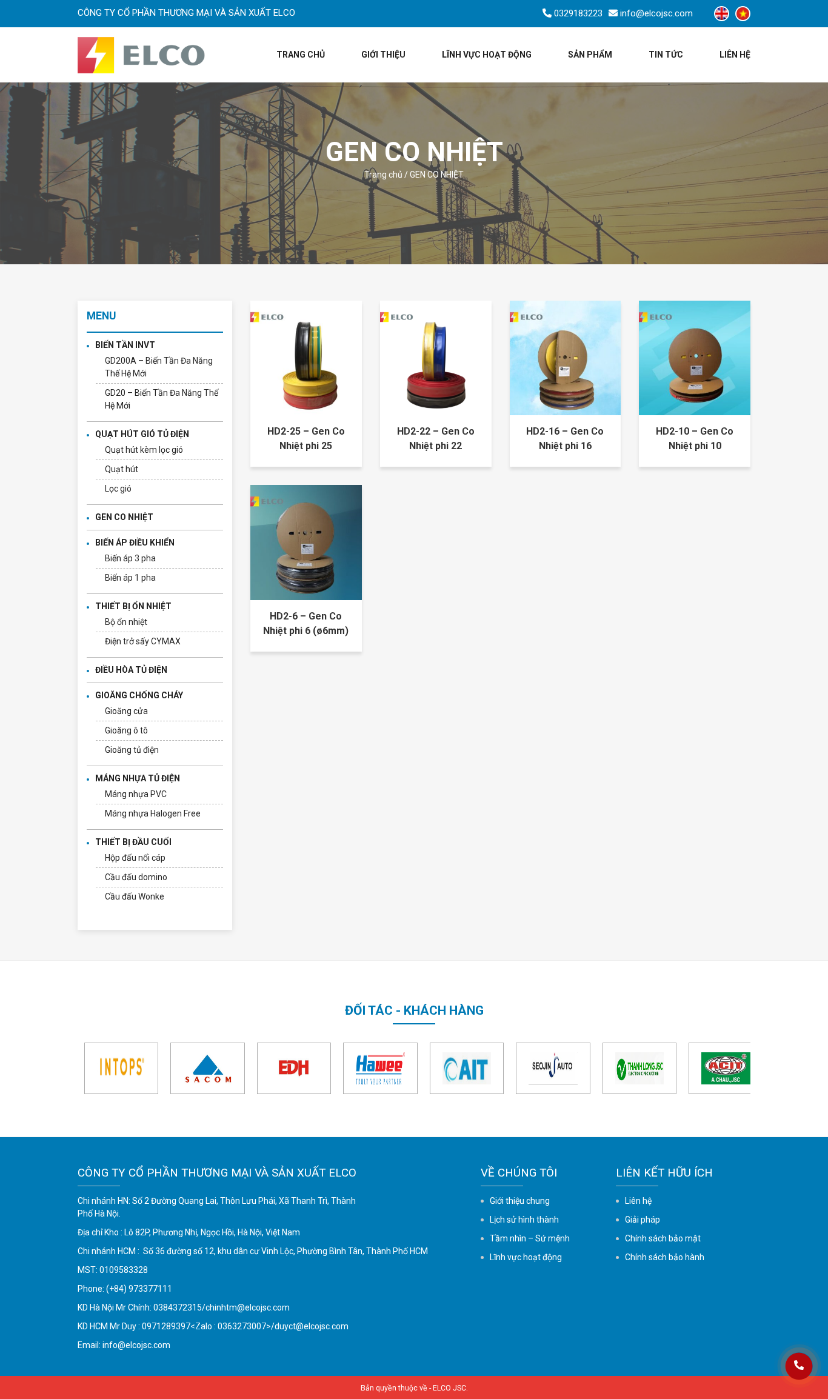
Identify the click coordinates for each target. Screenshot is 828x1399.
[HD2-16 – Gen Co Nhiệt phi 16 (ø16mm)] (565, 357)
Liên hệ (734, 54)
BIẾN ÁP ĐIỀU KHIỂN (135, 542)
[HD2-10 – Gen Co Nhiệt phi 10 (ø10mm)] (694, 357)
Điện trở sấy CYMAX (143, 641)
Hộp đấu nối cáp (135, 858)
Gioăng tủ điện (132, 750)
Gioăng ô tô (126, 730)
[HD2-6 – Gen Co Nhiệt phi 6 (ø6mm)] (306, 542)
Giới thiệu (383, 54)
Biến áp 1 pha (130, 578)
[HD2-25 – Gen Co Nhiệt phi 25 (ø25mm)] (306, 357)
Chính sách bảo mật (663, 1238)
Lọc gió (118, 488)
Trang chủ (300, 54)
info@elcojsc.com (136, 1345)
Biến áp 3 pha (130, 558)
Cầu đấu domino (136, 877)
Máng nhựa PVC (136, 794)
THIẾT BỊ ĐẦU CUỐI (133, 842)
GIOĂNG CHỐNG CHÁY (139, 695)
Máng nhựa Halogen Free (153, 813)
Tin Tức (666, 54)
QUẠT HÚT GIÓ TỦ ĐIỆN (142, 434)
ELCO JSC (449, 1388)
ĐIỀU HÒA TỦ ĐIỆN (131, 670)
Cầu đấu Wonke (134, 896)
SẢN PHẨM (590, 54)
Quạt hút (121, 469)
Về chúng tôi (519, 1173)
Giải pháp (642, 1219)
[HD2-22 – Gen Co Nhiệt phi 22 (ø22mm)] (436, 357)
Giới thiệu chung (520, 1201)
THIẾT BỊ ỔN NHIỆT (133, 606)
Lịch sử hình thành (524, 1219)
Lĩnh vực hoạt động (487, 54)
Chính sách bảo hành (664, 1257)
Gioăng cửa (126, 711)
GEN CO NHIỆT (124, 517)
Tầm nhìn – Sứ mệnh (530, 1238)
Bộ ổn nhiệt (126, 622)
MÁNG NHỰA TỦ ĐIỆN (137, 778)
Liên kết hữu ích (664, 1173)
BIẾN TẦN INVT (125, 345)
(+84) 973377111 (139, 1289)
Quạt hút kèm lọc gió (144, 450)
